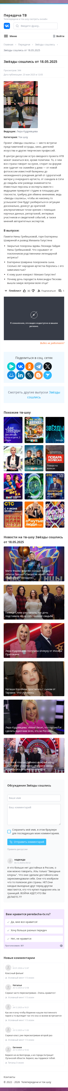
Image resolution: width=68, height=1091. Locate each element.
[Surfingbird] (47, 375)
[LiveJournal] (29, 375)
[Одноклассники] (29, 366)
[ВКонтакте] (20, 366)
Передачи (24, 44)
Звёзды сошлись (45, 44)
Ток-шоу (23, 137)
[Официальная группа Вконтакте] (7, 26)
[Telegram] (38, 366)
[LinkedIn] (20, 375)
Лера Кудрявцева (27, 131)
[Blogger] (38, 375)
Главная (8, 44)
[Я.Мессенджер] (11, 366)
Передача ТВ (15, 15)
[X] (47, 366)
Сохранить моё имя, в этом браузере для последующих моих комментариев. (35, 831)
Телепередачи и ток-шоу (36, 1082)
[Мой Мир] (11, 375)
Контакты (9, 1077)
